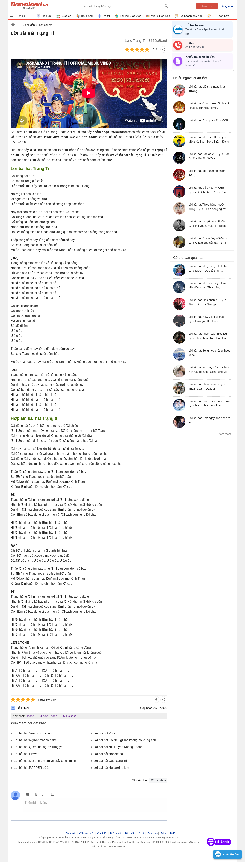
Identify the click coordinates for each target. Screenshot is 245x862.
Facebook (152, 833)
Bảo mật (129, 833)
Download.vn (13, 25)
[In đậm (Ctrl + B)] (36, 794)
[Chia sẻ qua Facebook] (156, 699)
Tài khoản (71, 833)
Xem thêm (225, 433)
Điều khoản (116, 833)
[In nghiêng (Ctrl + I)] (43, 794)
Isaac (30, 716)
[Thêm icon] (27, 794)
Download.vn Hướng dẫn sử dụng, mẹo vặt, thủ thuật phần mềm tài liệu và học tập (29, 6)
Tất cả (21, 15)
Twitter (164, 833)
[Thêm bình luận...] (95, 805)
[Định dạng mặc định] (51, 794)
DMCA (173, 833)
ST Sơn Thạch (48, 716)
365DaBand (69, 716)
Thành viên (207, 6)
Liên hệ (141, 833)
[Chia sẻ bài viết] (163, 49)
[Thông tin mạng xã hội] (219, 847)
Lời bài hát (45, 24)
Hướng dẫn (27, 24)
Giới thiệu (102, 833)
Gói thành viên (86, 833)
